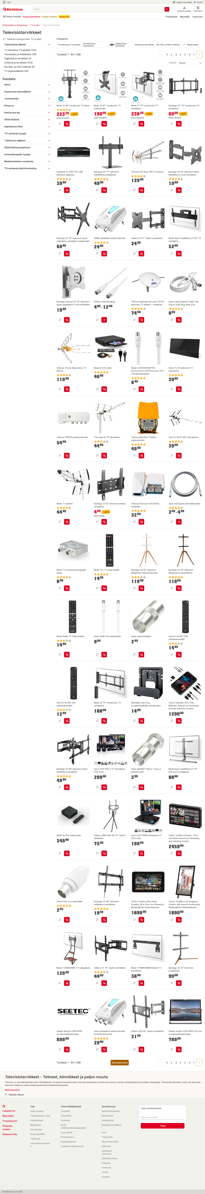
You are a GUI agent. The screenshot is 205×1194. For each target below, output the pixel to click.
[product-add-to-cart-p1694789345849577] (67, 654)
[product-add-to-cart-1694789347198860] (141, 320)
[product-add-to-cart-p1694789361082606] (179, 853)
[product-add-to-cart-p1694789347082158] (141, 721)
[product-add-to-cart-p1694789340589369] (179, 320)
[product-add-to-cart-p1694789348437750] (141, 455)
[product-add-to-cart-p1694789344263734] (67, 320)
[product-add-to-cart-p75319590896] (141, 253)
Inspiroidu (197, 16)
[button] (182, 2)
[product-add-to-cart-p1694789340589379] (67, 920)
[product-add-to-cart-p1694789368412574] (179, 124)
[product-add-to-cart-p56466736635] (104, 654)
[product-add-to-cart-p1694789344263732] (104, 190)
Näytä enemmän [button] (12, 1090)
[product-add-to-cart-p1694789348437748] (141, 190)
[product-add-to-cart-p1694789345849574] (104, 588)
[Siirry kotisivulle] (13, 9)
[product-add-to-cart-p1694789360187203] (104, 787)
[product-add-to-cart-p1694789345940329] (67, 853)
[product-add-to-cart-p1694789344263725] (179, 588)
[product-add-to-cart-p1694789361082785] (67, 1049)
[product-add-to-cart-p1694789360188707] (141, 983)
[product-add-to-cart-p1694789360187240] (141, 853)
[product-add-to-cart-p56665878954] (141, 654)
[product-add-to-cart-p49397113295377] (104, 253)
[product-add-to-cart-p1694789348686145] (67, 124)
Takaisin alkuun (16, 1094)
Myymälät (185, 16)
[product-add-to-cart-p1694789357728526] (67, 190)
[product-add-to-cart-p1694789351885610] (67, 522)
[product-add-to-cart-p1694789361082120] (179, 721)
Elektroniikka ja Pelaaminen (15, 25)
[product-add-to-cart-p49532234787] (141, 787)
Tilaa (162, 1125)
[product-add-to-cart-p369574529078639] (67, 721)
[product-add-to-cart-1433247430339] (179, 522)
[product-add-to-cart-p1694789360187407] (141, 389)
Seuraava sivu (119, 1062)
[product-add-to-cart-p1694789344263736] (104, 920)
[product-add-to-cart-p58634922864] (104, 853)
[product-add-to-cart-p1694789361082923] (141, 920)
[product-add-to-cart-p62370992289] (67, 588)
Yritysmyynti (172, 16)
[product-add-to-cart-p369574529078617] (179, 654)
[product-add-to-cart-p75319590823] (104, 320)
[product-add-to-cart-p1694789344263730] (104, 522)
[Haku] (167, 9)
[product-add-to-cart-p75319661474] (104, 983)
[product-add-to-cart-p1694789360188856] (67, 983)
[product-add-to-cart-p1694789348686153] (141, 124)
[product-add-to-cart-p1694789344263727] (179, 190)
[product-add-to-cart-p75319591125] (141, 1049)
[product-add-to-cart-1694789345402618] (179, 253)
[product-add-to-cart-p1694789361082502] (179, 920)
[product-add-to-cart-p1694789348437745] (67, 389)
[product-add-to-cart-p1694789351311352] (141, 522)
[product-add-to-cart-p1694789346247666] (141, 588)
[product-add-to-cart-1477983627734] (179, 455)
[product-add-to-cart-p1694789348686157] (104, 721)
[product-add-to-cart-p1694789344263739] (67, 787)
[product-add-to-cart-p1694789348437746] (67, 455)
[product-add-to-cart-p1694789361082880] (179, 1049)
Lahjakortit (9, 1110)
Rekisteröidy (10, 1134)
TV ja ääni (35, 25)
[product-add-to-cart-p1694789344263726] (179, 983)
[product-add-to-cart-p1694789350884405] (179, 389)
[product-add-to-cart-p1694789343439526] (104, 1049)
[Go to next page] (199, 54)
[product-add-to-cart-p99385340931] (179, 787)
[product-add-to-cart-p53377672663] (104, 455)
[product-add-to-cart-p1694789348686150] (104, 124)
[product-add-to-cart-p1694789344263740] (67, 253)
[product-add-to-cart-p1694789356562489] (104, 389)
